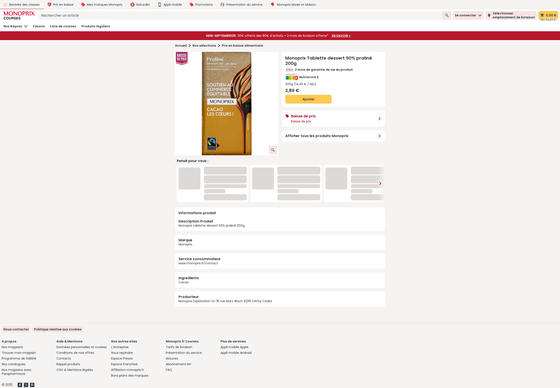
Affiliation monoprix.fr (127, 370)
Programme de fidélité (19, 358)
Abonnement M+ (179, 364)
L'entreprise (120, 347)
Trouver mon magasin (19, 353)
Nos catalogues (13, 364)
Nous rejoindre (122, 353)
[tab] (226, 103)
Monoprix (185, 196)
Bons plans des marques (129, 375)
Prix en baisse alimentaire (242, 46)
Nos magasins (12, 347)
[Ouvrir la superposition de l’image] (273, 150)
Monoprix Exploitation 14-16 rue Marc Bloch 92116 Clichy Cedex (225, 252)
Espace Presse (122, 358)
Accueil (181, 46)
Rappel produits (68, 364)
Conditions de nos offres (75, 353)
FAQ (169, 370)
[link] (57, 329)
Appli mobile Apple (234, 347)
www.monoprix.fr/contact (198, 215)
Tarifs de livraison (179, 347)
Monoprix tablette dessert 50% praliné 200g (211, 174)
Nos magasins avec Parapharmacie (17, 372)
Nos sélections (204, 46)
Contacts (63, 358)
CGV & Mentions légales (74, 370)
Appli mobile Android (236, 353)
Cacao (183, 233)
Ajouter (309, 99)
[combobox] (241, 15)
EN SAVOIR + (341, 36)
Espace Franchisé (124, 364)
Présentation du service (184, 353)
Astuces (172, 358)
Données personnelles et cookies (81, 347)
